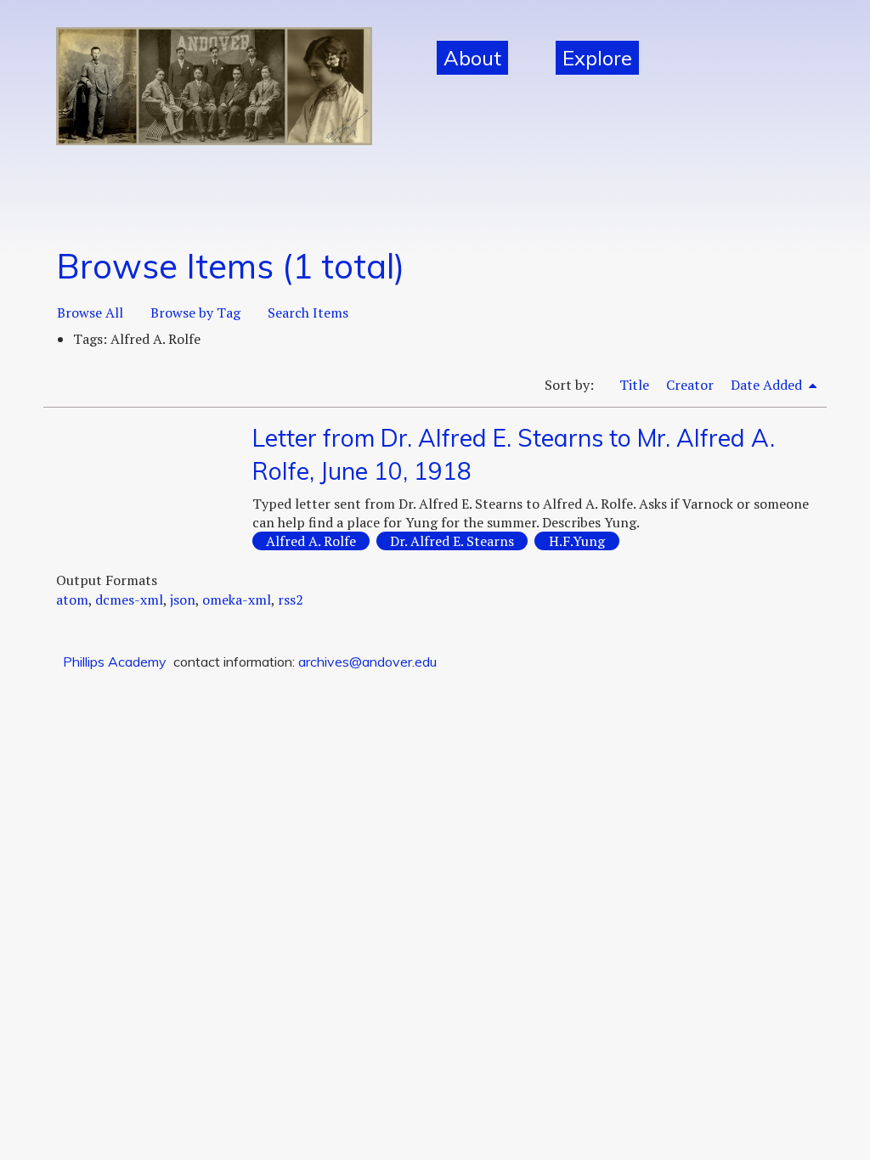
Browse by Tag (195, 312)
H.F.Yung (577, 541)
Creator (690, 384)
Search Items (308, 312)
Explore (597, 57)
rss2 (290, 599)
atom (72, 599)
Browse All (90, 312)
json (182, 599)
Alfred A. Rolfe (311, 541)
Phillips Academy (115, 661)
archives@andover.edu (367, 661)
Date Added (768, 384)
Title (634, 384)
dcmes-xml (129, 599)
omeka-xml (236, 599)
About (472, 57)
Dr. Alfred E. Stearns (452, 541)
